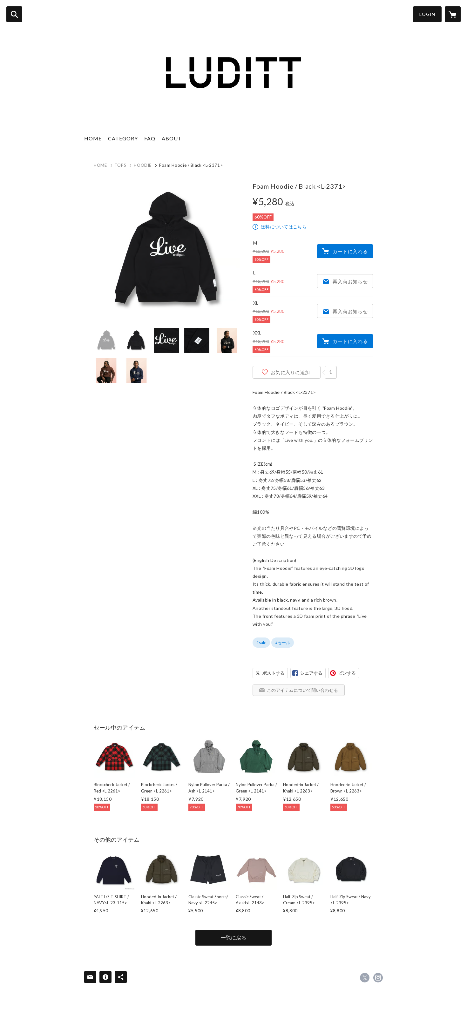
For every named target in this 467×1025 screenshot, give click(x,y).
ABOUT (172, 138)
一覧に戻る (233, 937)
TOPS (120, 165)
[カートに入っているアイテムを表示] (453, 14)
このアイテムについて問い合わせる (302, 690)
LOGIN (427, 14)
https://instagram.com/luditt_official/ (378, 977)
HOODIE (143, 165)
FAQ (149, 138)
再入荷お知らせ (350, 281)
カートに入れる (350, 251)
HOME (93, 138)
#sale (261, 642)
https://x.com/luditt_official (364, 977)
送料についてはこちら (284, 226)
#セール (282, 642)
